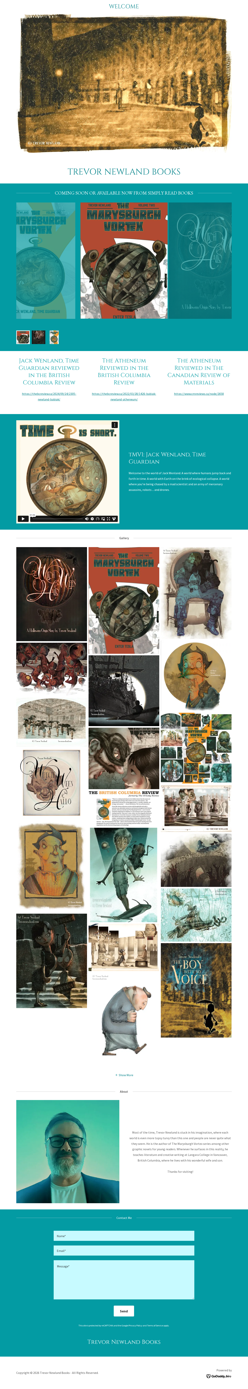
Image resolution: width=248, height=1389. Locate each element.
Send (124, 1311)
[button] (124, 1075)
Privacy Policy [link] (135, 1325)
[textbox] (124, 1236)
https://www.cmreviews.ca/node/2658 (199, 394)
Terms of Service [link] (155, 1325)
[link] (124, 7)
